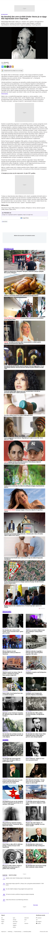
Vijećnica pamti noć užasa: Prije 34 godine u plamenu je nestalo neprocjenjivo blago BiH (12, 673)
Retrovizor (4, 14)
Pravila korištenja (17, 931)
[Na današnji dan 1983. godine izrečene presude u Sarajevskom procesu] (36, 704)
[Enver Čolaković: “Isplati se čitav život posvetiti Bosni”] (36, 749)
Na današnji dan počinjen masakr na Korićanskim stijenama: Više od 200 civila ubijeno (13, 735)
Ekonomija (15, 921)
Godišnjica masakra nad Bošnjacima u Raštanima (36, 672)
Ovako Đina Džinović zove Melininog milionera (17, 899)
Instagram (39, 921)
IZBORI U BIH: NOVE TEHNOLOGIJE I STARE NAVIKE (18, 878)
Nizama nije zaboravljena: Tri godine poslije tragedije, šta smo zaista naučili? (35, 824)
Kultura (28, 628)
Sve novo (35, 905)
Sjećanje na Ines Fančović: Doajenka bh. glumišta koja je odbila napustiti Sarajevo (13, 714)
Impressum (3, 931)
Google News (25, 218)
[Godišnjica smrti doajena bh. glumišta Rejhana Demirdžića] (36, 684)
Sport (14, 917)
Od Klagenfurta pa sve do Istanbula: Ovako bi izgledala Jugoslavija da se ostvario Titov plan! (13, 803)
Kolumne (26, 923)
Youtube (39, 923)
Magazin (14, 925)
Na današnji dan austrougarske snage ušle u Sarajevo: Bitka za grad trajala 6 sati (11, 760)
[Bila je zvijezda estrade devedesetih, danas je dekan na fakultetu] (13, 642)
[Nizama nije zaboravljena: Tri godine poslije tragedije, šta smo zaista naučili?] (36, 813)
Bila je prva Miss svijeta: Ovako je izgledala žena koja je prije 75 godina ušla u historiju (12, 867)
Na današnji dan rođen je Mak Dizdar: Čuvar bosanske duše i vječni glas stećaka (13, 631)
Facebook (39, 917)
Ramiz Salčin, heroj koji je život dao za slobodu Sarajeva (13, 693)
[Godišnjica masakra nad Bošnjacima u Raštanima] (36, 663)
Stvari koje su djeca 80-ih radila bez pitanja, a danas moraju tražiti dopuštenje (13, 845)
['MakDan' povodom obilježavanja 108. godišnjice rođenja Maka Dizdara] (36, 621)
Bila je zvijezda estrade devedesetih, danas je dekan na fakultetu (11, 652)
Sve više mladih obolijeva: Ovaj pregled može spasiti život (19, 889)
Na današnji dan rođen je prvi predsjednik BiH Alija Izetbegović (35, 844)
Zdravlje (14, 919)
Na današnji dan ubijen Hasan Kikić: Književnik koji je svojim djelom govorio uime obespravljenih (36, 735)
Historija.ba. (4, 93)
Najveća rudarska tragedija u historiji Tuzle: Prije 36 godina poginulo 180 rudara (34, 652)
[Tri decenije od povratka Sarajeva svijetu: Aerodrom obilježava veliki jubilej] (36, 792)
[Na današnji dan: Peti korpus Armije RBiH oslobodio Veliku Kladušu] (36, 856)
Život (25, 919)
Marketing (10, 931)
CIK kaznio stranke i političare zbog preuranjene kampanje (20, 894)
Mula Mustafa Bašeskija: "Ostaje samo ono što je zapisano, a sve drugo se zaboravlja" (35, 781)
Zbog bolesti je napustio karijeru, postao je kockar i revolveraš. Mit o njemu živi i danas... (13, 824)
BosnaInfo (6, 62)
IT (24, 921)
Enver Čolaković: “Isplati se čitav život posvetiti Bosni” (35, 759)
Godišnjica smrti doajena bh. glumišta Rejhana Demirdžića (34, 693)
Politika (2, 919)
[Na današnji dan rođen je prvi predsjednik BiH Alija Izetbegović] (36, 835)
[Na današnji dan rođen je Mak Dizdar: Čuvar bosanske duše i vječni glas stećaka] (13, 621)
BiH (2, 917)
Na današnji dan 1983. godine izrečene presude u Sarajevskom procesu (35, 714)
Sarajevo (15, 923)
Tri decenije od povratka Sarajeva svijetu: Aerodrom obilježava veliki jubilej (35, 803)
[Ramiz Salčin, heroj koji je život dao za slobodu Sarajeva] (13, 684)
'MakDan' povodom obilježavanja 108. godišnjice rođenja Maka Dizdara (35, 631)
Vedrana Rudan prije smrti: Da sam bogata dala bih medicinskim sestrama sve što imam (12, 781)
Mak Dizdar (5, 221)
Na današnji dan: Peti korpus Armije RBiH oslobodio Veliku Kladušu (36, 866)
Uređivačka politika (27, 931)
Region (2, 921)
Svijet (2, 923)
